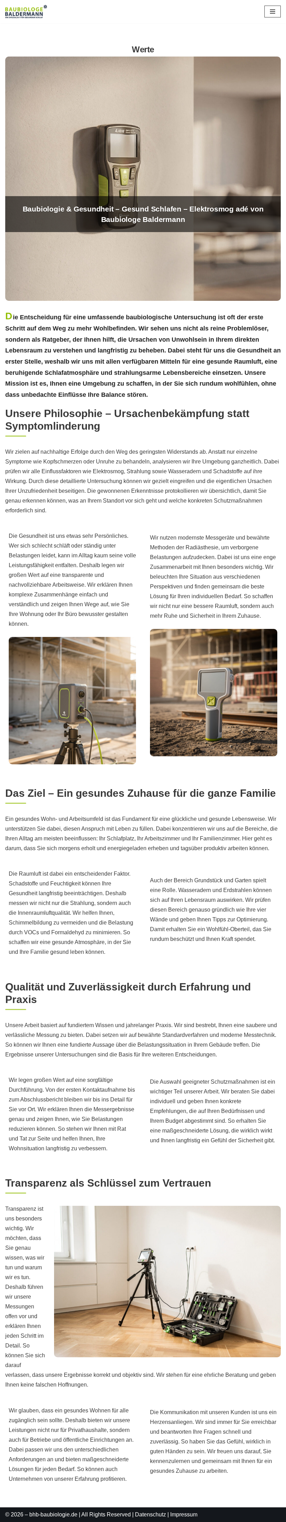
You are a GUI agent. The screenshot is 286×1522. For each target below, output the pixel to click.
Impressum (183, 1514)
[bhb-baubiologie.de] (26, 11)
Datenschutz (150, 1514)
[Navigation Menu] (272, 11)
